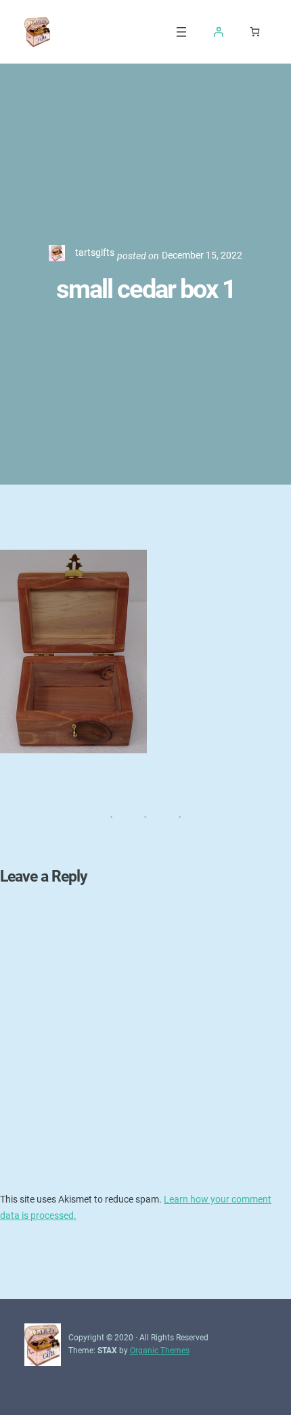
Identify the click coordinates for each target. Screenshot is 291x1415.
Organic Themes (159, 1350)
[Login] (218, 32)
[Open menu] (181, 32)
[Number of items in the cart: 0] (255, 31)
